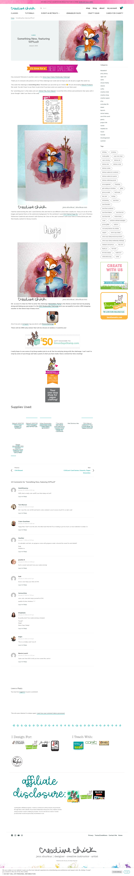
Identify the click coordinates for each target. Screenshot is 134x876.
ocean (103, 220)
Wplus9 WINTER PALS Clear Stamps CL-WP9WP (18, 425)
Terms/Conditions (101, 835)
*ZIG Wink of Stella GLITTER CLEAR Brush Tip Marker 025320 (87, 425)
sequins (104, 232)
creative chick (104, 92)
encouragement (106, 184)
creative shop (104, 95)
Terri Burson (22, 505)
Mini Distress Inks (73, 423)
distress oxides (106, 168)
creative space (105, 98)
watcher (103, 141)
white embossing (106, 257)
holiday (113, 196)
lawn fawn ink (119, 212)
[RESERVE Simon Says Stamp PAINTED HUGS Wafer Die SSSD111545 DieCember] (45, 417)
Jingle (20, 637)
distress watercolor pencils (109, 176)
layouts (102, 110)
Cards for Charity (114, 13)
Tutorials (29, 13)
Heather (21, 538)
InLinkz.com (13, 455)
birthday (104, 152)
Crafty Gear (93, 13)
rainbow (116, 224)
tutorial (102, 135)
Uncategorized (105, 138)
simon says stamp (116, 232)
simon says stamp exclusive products (112, 236)
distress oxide (117, 164)
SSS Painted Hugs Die (70, 214)
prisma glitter (105, 224)
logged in (22, 692)
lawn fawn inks (106, 216)
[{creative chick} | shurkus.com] (23, 8)
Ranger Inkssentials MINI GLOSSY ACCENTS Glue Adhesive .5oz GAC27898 (17, 449)
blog (95, 8)
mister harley (104, 113)
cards (33, 35)
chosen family (104, 83)
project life (103, 122)
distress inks (105, 164)
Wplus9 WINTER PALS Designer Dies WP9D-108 (32, 425)
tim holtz (114, 248)
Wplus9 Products (87, 85)
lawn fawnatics (106, 204)
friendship (117, 184)
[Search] (41, 8)
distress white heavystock (109, 180)
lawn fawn (116, 200)
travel (102, 132)
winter (117, 257)
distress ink (117, 160)
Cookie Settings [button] (117, 872)
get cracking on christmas (109, 188)
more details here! (86, 2)
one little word (105, 116)
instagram (25, 324)
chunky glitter (105, 156)
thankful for (104, 129)
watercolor (118, 252)
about (101, 8)
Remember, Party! (54, 304)
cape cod (103, 77)
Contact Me (113, 835)
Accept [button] (127, 872)
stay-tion (120, 244)
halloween (117, 192)
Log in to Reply (22, 496)
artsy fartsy (104, 74)
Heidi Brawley (23, 488)
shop (88, 8)
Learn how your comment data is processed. (51, 713)
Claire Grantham (24, 522)
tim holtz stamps (106, 252)
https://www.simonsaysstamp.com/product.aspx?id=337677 (46, 425)
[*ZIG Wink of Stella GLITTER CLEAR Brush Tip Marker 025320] (87, 417)
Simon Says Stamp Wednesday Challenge (56, 77)
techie (102, 126)
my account (112, 8)
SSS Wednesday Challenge (48, 306)
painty (102, 119)
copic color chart (118, 156)
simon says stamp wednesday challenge (113, 240)
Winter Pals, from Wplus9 (47, 91)
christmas (113, 152)
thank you (104, 248)
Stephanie (22, 613)
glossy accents (106, 192)
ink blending (105, 200)
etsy (101, 101)
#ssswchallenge (48, 324)
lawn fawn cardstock (107, 208)
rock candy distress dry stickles (110, 228)
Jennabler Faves (73, 13)
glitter (121, 188)
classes (102, 86)
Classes (14, 13)
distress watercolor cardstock (110, 172)
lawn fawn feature (107, 212)
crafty (102, 89)
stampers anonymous (108, 244)
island (102, 107)
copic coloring (106, 160)
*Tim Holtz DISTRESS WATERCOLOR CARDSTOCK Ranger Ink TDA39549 (59, 427)
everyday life (104, 104)
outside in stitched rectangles (117, 220)
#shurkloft (103, 71)
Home (12, 18)
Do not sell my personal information (20, 874)
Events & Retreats (49, 13)
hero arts (104, 196)
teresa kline (22, 593)
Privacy (90, 835)
